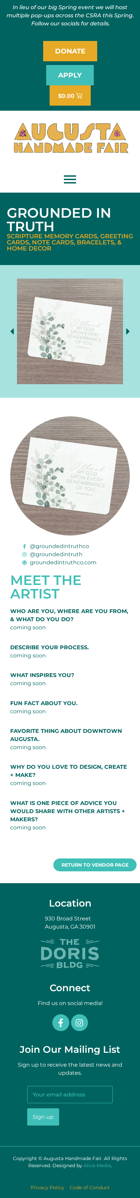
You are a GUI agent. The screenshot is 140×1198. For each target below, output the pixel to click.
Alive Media (97, 1165)
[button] (12, 331)
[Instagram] (79, 1022)
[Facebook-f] (60, 1022)
